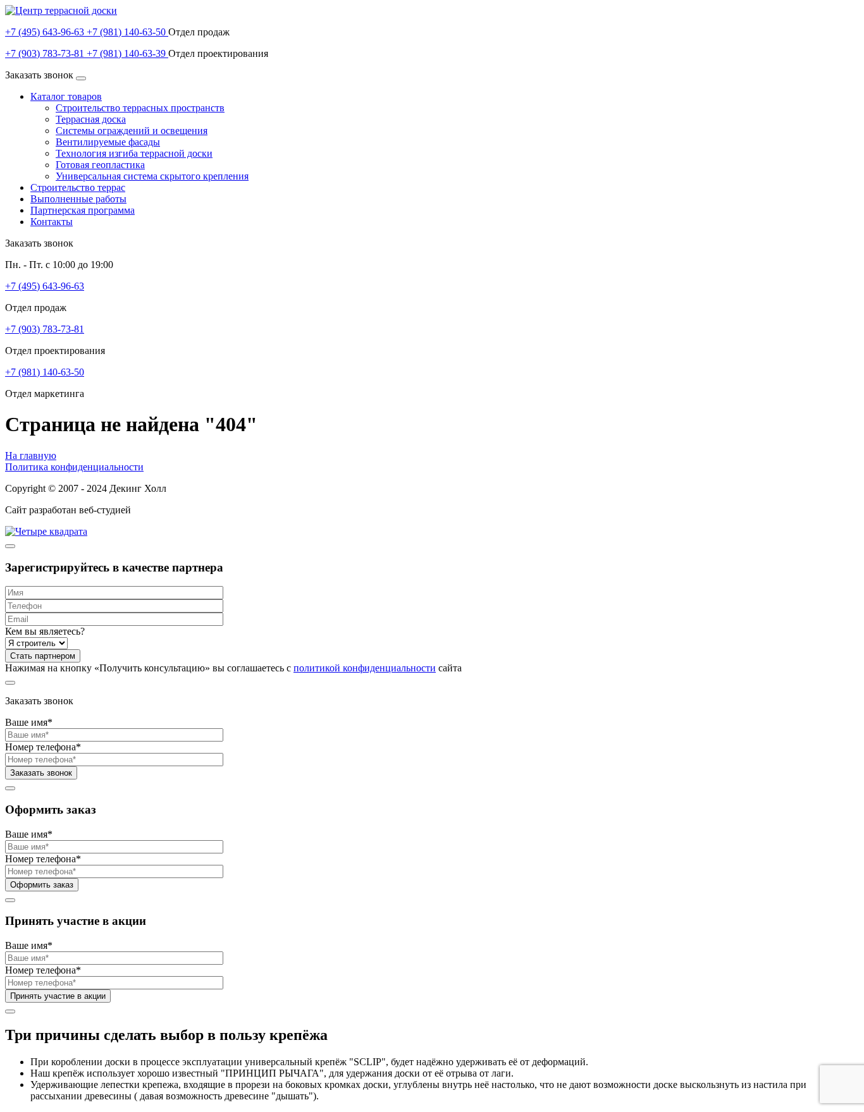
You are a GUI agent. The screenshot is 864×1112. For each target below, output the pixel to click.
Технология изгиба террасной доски (134, 153)
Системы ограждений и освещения (131, 130)
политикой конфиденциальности (364, 668)
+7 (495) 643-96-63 (46, 32)
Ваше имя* (28, 722)
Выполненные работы (78, 198)
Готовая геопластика (100, 164)
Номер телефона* (43, 747)
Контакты (51, 221)
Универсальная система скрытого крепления (152, 176)
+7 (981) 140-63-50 (127, 32)
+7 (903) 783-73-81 (46, 53)
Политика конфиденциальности (74, 466)
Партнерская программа (82, 210)
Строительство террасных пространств (140, 107)
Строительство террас (77, 187)
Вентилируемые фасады (108, 142)
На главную (30, 455)
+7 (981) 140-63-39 (127, 53)
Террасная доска (91, 119)
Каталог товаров (66, 96)
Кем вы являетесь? (45, 631)
